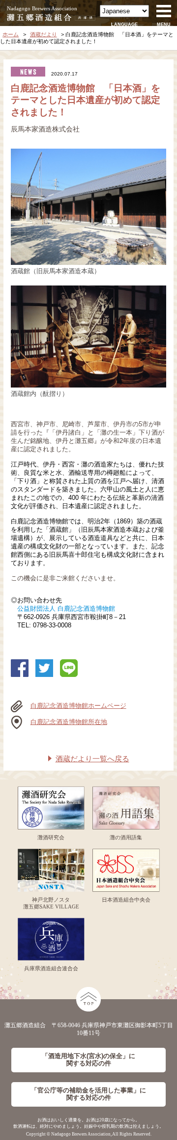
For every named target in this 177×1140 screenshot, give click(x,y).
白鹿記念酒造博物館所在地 (68, 722)
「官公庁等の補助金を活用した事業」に (88, 1094)
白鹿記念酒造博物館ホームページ (78, 705)
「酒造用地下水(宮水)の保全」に (88, 1060)
